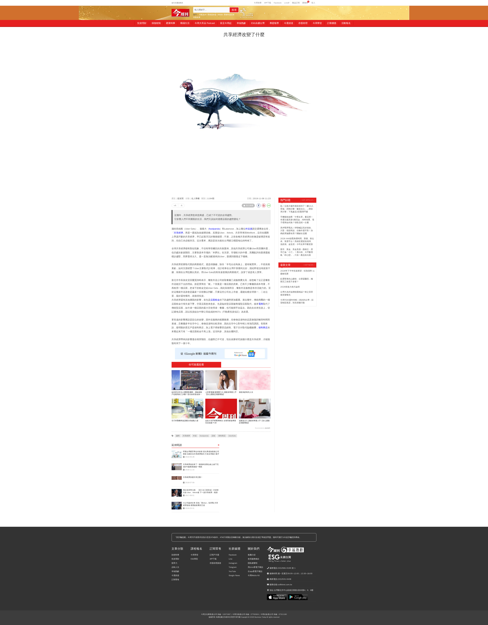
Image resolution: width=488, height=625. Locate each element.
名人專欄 (195, 199)
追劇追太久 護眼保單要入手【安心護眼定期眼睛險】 (254, 422)
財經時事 (175, 555)
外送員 (248, 228)
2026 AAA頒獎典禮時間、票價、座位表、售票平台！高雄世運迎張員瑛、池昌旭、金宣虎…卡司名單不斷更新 (297, 241)
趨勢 (178, 436)
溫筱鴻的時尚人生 (246, 392)
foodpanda (214, 228)
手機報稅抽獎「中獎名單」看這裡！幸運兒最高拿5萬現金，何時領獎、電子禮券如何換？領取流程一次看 (297, 220)
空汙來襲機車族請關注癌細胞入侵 (185, 421)
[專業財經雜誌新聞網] (180, 13)
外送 (195, 436)
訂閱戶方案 (214, 555)
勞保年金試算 (229, 15)
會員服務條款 (253, 559)
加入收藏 (249, 205)
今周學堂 (194, 555)
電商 (260, 303)
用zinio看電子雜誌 (255, 567)
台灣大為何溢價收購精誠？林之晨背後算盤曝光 (296, 293)
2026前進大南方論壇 (290, 287)
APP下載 (213, 559)
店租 (213, 436)
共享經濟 (178, 232)
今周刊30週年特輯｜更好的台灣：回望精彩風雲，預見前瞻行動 (296, 301)
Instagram (233, 563)
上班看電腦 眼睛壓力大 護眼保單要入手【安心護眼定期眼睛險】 (221, 393)
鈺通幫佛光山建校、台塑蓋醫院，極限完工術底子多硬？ (296, 280)
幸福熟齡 (175, 571)
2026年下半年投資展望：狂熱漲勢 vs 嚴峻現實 (297, 272)
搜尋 (234, 10)
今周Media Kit (254, 575)
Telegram (233, 567)
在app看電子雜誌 (255, 571)
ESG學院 (194, 559)
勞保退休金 (212, 15)
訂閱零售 (175, 579)
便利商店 (263, 327)
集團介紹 (251, 555)
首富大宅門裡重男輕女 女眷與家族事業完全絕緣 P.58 (220, 422)
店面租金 (215, 299)
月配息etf (202, 15)
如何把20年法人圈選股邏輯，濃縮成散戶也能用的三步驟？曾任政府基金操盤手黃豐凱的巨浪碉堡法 (187, 393)
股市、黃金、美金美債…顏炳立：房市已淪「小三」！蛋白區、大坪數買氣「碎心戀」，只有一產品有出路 (296, 252)
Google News (234, 575)
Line (230, 559)
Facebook (233, 555)
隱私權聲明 (252, 563)
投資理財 (175, 559)
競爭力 (174, 563)
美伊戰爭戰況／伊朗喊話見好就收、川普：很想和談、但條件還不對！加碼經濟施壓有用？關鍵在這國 (296, 231)
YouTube (232, 571)
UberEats (232, 436)
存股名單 (196, 17)
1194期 (210, 199)
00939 (220, 15)
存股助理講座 (215, 563)
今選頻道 (175, 575)
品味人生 (175, 567)
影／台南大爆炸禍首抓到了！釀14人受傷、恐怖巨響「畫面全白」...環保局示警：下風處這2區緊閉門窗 (296, 209)
